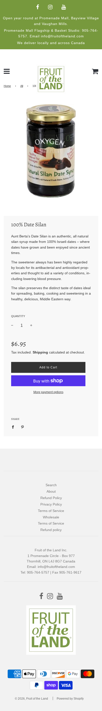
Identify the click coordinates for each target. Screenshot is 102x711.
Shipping (40, 352)
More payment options (48, 392)
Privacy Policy (51, 504)
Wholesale (51, 517)
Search (51, 485)
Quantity (18, 316)
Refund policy (51, 530)
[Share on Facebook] (14, 426)
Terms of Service (51, 511)
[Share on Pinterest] (22, 426)
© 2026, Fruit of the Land (31, 698)
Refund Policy (51, 498)
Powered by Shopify (70, 698)
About (51, 491)
